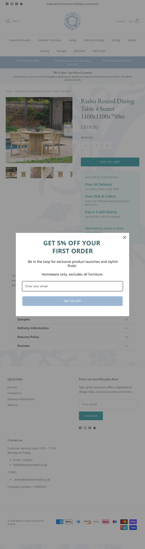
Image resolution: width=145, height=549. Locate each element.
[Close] (124, 237)
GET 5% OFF (72, 301)
